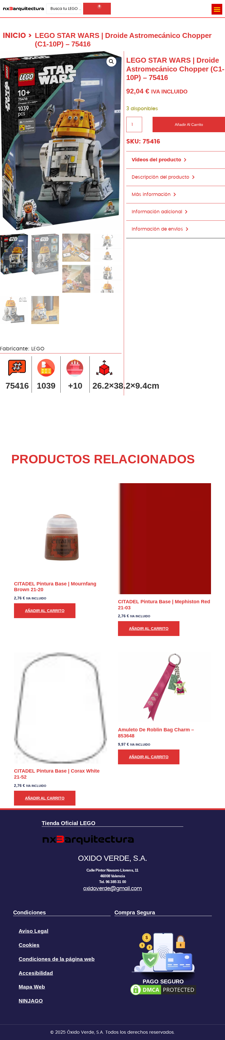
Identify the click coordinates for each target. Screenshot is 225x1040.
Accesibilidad (36, 973)
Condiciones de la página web (57, 959)
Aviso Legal (33, 931)
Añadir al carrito (189, 124)
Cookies (29, 945)
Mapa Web (32, 987)
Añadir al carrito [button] (44, 610)
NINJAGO (31, 1001)
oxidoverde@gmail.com (112, 888)
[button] (217, 9)
